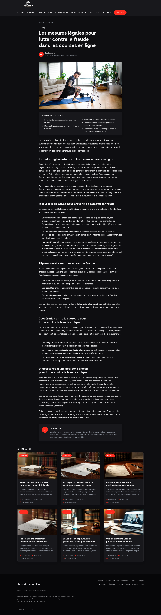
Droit (73, 12)
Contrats (32, 12)
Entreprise (95, 12)
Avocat (42, 12)
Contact (120, 12)
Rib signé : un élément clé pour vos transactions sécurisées (78, 484)
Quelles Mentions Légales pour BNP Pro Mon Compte (119, 540)
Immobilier (63, 12)
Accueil (21, 12)
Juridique (83, 12)
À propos (107, 12)
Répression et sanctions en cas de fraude (99, 119)
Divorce (52, 12)
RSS (142, 584)
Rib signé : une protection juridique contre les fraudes (33, 540)
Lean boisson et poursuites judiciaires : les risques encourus (79, 540)
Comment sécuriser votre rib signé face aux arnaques (120, 484)
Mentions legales (132, 584)
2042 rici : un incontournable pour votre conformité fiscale (34, 484)
